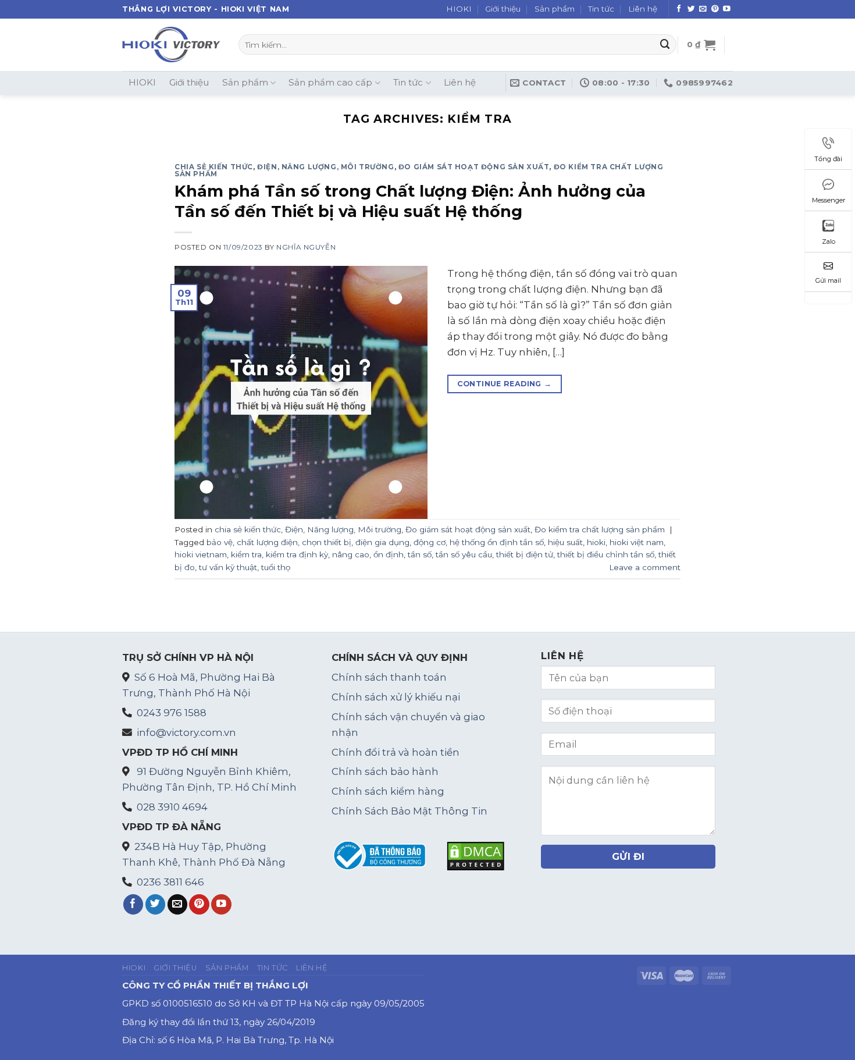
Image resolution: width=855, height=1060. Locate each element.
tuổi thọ (275, 567)
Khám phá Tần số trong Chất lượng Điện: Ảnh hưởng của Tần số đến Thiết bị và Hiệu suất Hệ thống (410, 201)
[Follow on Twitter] (691, 9)
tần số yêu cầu (464, 554)
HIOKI (459, 8)
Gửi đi (628, 856)
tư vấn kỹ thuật (228, 567)
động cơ (430, 542)
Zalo (828, 241)
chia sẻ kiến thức (213, 167)
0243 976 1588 (171, 712)
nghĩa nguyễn (306, 247)
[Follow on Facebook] (679, 9)
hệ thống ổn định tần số (497, 542)
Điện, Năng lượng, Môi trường (325, 167)
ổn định (388, 554)
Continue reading (504, 383)
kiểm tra (246, 554)
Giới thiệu (503, 8)
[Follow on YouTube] (727, 9)
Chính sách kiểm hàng (388, 791)
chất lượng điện (267, 542)
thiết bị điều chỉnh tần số (605, 554)
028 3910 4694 (172, 807)
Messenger (828, 200)
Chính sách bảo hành (385, 771)
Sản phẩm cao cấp (330, 82)
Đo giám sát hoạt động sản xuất (474, 167)
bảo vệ (219, 542)
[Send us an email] (703, 9)
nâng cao (350, 554)
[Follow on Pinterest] (715, 9)
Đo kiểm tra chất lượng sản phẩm (600, 529)
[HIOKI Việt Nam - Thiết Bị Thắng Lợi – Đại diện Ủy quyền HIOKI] (171, 44)
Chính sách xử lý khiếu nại (396, 697)
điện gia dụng (382, 542)
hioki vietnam (200, 554)
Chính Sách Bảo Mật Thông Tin (409, 811)
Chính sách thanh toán (389, 677)
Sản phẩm (555, 8)
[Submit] (664, 44)
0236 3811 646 (170, 882)
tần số (420, 554)
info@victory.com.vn (186, 732)
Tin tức (601, 8)
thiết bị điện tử (524, 554)
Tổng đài (828, 159)
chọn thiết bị (326, 542)
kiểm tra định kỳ (297, 554)
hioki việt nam (637, 542)
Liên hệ (642, 8)
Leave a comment (645, 567)
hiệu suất (565, 542)
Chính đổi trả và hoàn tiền (395, 752)
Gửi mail (828, 280)
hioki (596, 542)
